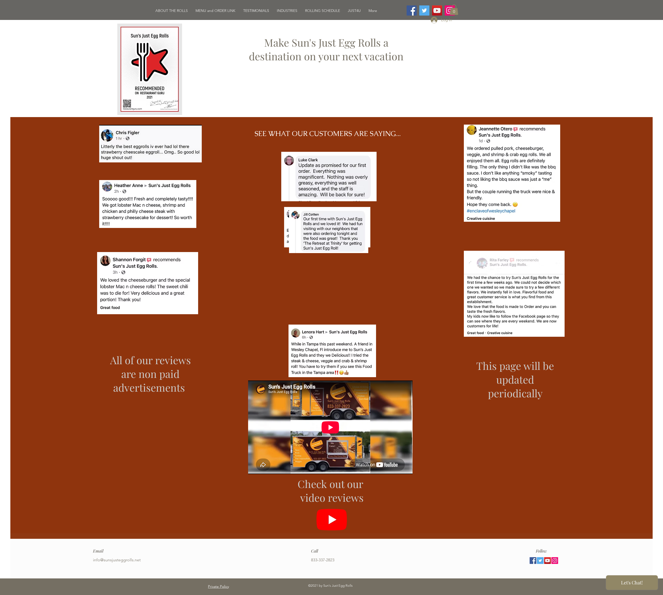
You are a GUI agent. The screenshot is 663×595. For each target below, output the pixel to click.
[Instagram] (554, 560)
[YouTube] (437, 10)
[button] (454, 9)
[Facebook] (412, 10)
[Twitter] (424, 10)
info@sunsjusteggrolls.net (117, 559)
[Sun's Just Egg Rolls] (331, 519)
